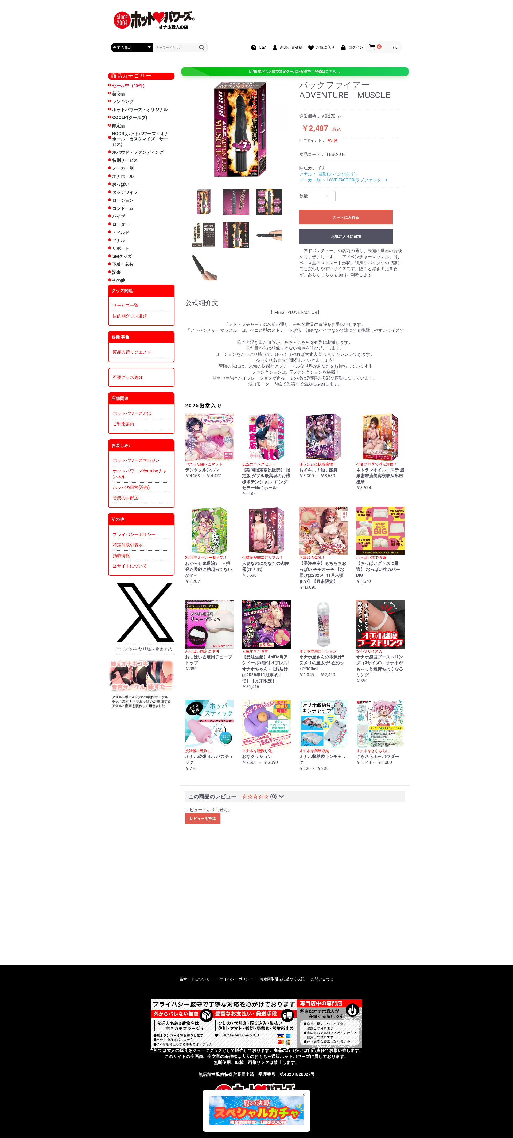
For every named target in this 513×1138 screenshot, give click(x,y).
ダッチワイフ (125, 192)
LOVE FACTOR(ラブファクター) (357, 180)
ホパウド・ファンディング (138, 152)
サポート (120, 248)
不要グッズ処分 (128, 377)
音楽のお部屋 (125, 497)
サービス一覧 (125, 305)
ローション (123, 200)
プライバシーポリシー (134, 534)
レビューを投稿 (203, 818)
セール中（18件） (129, 85)
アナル (118, 240)
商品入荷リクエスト (132, 352)
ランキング (123, 101)
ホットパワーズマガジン (136, 460)
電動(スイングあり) (336, 174)
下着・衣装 (123, 264)
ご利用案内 (123, 423)
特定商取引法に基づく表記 (282, 979)
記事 (116, 272)
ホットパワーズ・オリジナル (140, 109)
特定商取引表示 (128, 544)
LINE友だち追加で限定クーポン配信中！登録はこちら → (295, 71)
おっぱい (120, 184)
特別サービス (125, 160)
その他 (118, 280)
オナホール (123, 176)
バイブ (118, 216)
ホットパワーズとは (132, 413)
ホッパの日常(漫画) (131, 487)
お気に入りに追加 (346, 236)
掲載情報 (121, 555)
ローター (120, 224)
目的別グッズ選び (130, 315)
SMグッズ (122, 256)
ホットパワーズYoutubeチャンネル (140, 473)
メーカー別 (123, 168)
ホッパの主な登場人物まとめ (144, 649)
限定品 (118, 125)
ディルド (120, 232)
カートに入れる (346, 217)
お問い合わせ (322, 979)
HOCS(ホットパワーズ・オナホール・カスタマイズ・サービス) (140, 139)
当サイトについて (130, 565)
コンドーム (123, 208)
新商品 (118, 93)
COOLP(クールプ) (129, 117)
